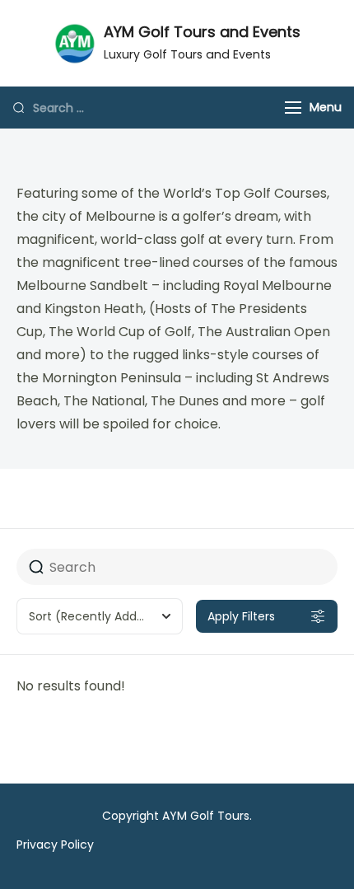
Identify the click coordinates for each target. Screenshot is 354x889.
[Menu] (293, 107)
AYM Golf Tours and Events (202, 31)
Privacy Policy (55, 844)
